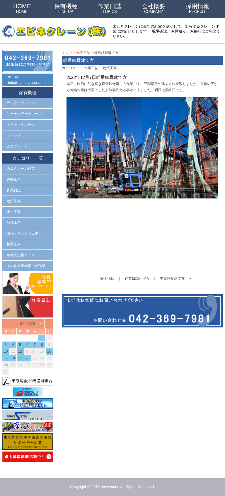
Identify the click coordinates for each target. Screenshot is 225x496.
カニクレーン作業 (21, 169)
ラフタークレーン (21, 103)
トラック (14, 135)
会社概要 (153, 8)
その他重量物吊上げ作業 (26, 266)
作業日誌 (109, 8)
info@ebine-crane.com (26, 83)
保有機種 (66, 8)
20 (27, 358)
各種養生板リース (21, 255)
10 (6, 351)
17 (6, 358)
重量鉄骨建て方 (172, 278)
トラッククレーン (21, 125)
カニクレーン (17, 146)
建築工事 (110, 68)
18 (13, 358)
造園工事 (14, 179)
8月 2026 (27, 324)
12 (20, 351)
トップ (67, 53)
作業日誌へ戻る (137, 278)
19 (20, 358)
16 (49, 351)
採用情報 (197, 8)
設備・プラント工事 (22, 233)
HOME (22, 8)
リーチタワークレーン (24, 114)
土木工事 (14, 212)
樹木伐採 (107, 278)
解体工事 (14, 222)
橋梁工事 (14, 244)
